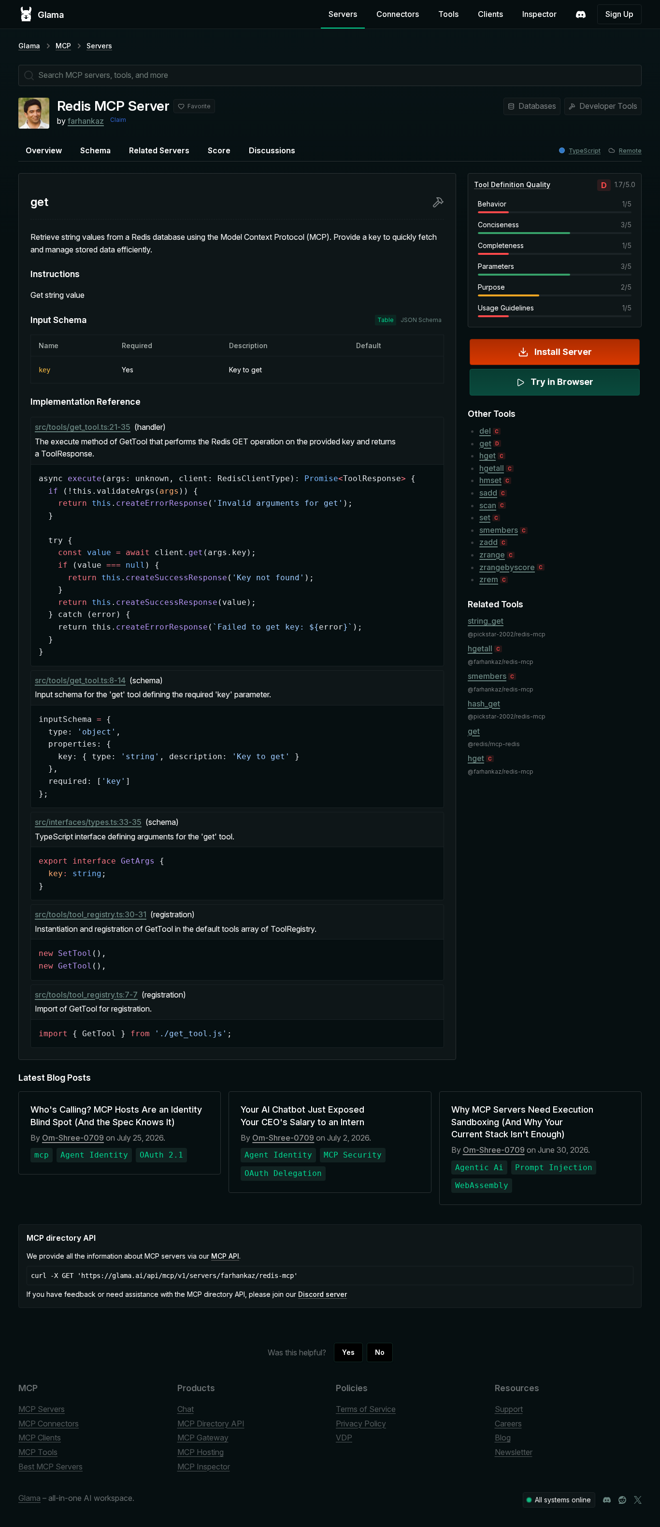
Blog (503, 1437)
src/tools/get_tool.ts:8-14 (80, 680)
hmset (490, 480)
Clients (490, 14)
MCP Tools (37, 1452)
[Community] (580, 14)
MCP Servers (41, 1409)
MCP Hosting (200, 1452)
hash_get (484, 703)
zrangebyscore (507, 567)
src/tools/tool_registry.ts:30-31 (90, 914)
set (484, 517)
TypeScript (585, 150)
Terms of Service (366, 1409)
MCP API (225, 1256)
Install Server (563, 352)
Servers (343, 14)
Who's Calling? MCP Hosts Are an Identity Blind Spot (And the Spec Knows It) (116, 1115)
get (485, 443)
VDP (344, 1437)
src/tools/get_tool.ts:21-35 (82, 427)
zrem (488, 579)
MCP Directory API (210, 1423)
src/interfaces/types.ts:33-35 (88, 822)
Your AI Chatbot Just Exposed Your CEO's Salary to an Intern (302, 1115)
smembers (498, 530)
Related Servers (159, 150)
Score (219, 150)
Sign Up (619, 14)
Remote (630, 150)
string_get (485, 621)
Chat (185, 1409)
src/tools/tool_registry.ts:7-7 (86, 994)
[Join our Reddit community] (622, 1500)
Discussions (272, 150)
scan (487, 505)
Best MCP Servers (50, 1466)
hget (487, 455)
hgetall (491, 468)
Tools (448, 14)
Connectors (397, 14)
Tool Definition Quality (512, 184)
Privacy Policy (361, 1423)
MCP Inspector (203, 1466)
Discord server (322, 1294)
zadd (488, 542)
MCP (63, 46)
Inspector (539, 14)
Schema (95, 150)
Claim (118, 119)
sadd (488, 493)
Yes (348, 1352)
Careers (508, 1423)
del (485, 431)
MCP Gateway (203, 1437)
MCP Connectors (48, 1423)
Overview (44, 150)
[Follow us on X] (638, 1500)
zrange (492, 554)
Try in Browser (562, 382)
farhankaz (86, 121)
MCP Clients (39, 1437)
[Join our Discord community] (607, 1500)
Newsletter (513, 1452)
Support (509, 1409)
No (380, 1352)
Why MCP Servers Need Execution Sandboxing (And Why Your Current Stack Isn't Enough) (522, 1121)
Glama (29, 46)
